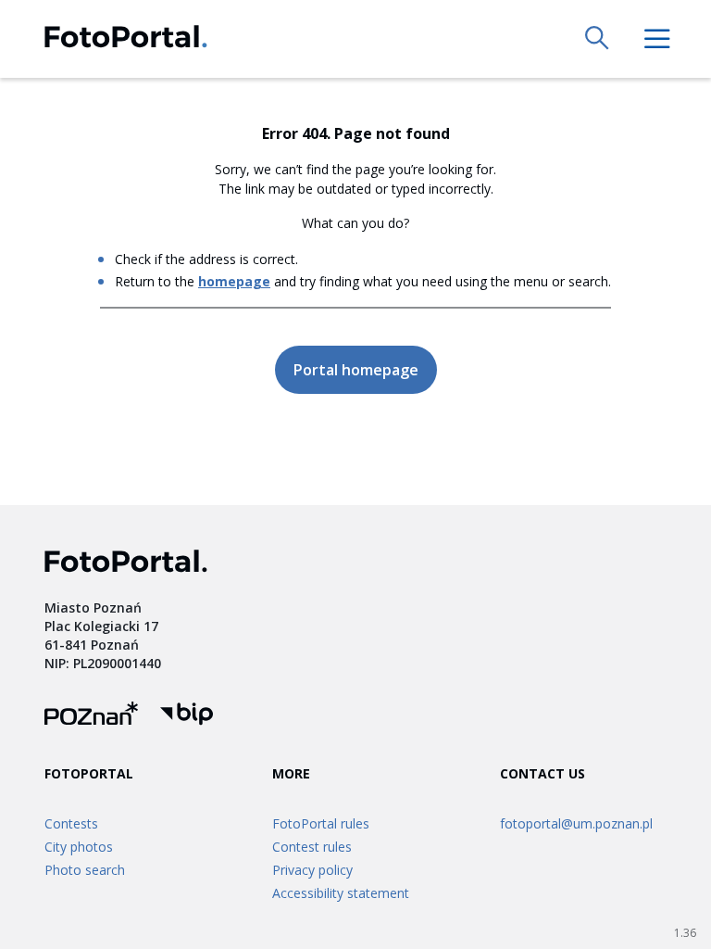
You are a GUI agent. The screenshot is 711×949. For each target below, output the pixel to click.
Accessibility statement (340, 893)
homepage (234, 281)
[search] (598, 39)
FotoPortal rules (320, 823)
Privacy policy (312, 870)
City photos (78, 846)
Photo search (84, 870)
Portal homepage (355, 370)
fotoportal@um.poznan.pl (576, 823)
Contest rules (312, 846)
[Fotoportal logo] (125, 39)
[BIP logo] (186, 715)
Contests (71, 823)
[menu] (657, 39)
